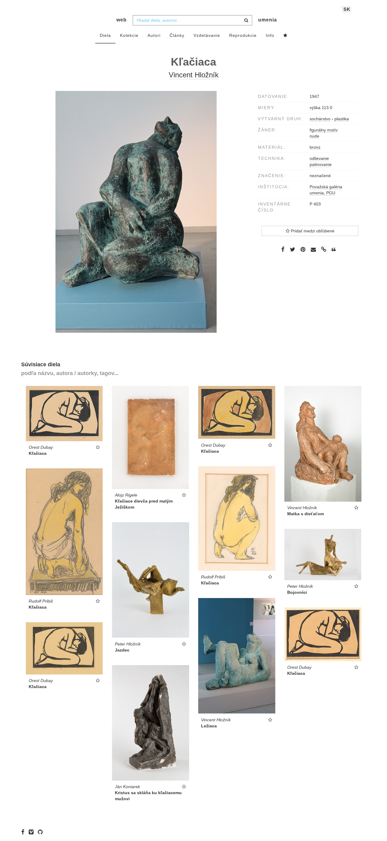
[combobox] (192, 20)
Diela (105, 35)
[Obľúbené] (285, 36)
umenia (267, 19)
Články (177, 35)
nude (314, 136)
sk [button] (346, 9)
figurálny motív (324, 130)
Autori (154, 35)
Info (270, 35)
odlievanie (319, 158)
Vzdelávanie (207, 35)
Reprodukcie (243, 35)
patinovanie (321, 164)
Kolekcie (129, 35)
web (121, 19)
